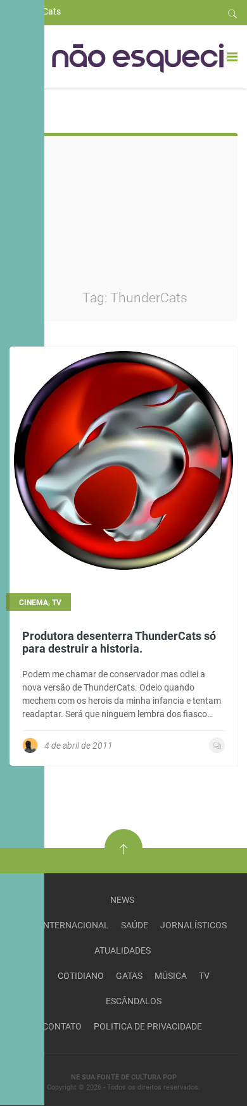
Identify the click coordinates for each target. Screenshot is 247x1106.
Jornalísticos (193, 925)
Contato (62, 1026)
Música (171, 976)
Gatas (129, 976)
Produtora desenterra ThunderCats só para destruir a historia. (119, 642)
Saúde (134, 925)
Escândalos (134, 1001)
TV (204, 976)
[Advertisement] (155, 221)
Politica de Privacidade (148, 1026)
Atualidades (122, 950)
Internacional (75, 925)
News (122, 900)
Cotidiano (81, 976)
